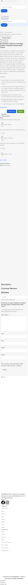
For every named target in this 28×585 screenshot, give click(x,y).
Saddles (3, 527)
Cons (2, 340)
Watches (3, 514)
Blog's (2, 539)
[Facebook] (3, 502)
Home (1, 32)
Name (3, 348)
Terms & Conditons (6, 542)
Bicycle (3, 511)
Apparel (3, 522)
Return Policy (4, 545)
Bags (2, 516)
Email (3, 355)
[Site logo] (9, 2)
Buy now (20, 111)
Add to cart (12, 111)
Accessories (8, 32)
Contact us (4, 537)
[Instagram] (7, 502)
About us (3, 534)
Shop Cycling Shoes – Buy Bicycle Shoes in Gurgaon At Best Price (11, 35)
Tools (2, 524)
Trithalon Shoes (6, 38)
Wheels (3, 519)
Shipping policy (5, 550)
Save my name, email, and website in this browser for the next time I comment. (12, 364)
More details (3, 160)
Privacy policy (4, 547)
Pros (2, 333)
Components (4, 508)
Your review (5, 315)
